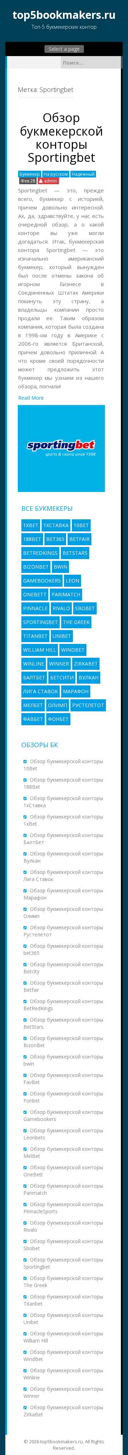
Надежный (83, 174)
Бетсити (62, 677)
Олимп (57, 705)
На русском (56, 174)
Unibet (62, 636)
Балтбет (34, 677)
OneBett (35, 594)
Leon (72, 580)
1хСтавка (56, 525)
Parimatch (66, 594)
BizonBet (36, 566)
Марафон (76, 691)
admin (50, 181)
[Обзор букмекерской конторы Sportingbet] (61, 448)
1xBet (30, 525)
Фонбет (58, 719)
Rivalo (61, 608)
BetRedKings (40, 552)
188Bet (32, 539)
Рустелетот (88, 705)
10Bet (81, 525)
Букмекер (30, 174)
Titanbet (35, 636)
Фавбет (33, 719)
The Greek (76, 622)
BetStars (75, 552)
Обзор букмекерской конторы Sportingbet (61, 137)
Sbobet (85, 608)
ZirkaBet (86, 663)
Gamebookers (42, 580)
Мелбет (33, 705)
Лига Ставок (40, 691)
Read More (31, 397)
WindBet (73, 649)
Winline (33, 663)
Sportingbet (40, 622)
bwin (60, 566)
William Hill (39, 649)
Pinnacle (35, 608)
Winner (59, 663)
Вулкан (88, 677)
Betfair (79, 539)
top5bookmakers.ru (64, 14)
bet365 (55, 539)
